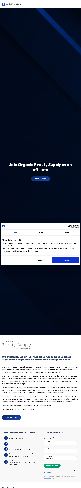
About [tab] (67, 232)
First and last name (50, 441)
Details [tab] (40, 232)
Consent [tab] (14, 232)
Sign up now (40, 178)
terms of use (68, 470)
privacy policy (47, 472)
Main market (48, 456)
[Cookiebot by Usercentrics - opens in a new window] (69, 226)
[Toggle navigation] (76, 4)
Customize (39, 260)
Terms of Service (47, 478)
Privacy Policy (70, 476)
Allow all (66, 260)
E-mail (47, 448)
